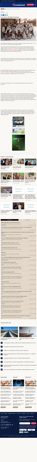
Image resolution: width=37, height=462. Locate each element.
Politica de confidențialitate (5, 427)
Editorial (32, 413)
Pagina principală (7, 8)
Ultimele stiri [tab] (9, 219)
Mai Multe (3, 407)
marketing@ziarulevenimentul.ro (6, 422)
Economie (18, 413)
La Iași (2, 413)
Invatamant (23, 413)
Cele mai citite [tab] (27, 219)
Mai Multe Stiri (28, 407)
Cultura (12, 8)
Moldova (5, 413)
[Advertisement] (18, 450)
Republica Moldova (11, 413)
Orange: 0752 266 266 (4, 421)
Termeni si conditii (3, 428)
